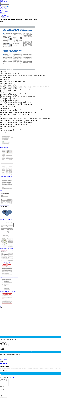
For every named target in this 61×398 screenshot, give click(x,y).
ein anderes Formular (13, 377)
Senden (5, 397)
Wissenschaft (4, 15)
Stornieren (2, 397)
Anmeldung (3, 7)
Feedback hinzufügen (3, 370)
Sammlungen (5, 8)
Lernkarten (5, 1)
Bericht (1, 363)
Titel (1, 341)
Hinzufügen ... (2, 13)
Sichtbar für (2, 346)
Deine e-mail (2, 386)
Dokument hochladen (3, 5)
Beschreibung (4, 343)
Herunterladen (2, 306)
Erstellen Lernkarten (9, 5)
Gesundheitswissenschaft (5, 16)
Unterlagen (2, 1)
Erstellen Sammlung (3, 349)
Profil (1, 12)
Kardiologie (3, 17)
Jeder (2, 347)
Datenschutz (2, 364)
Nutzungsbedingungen (7, 364)
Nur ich (2, 348)
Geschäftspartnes (5, 363)
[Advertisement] (27, 24)
